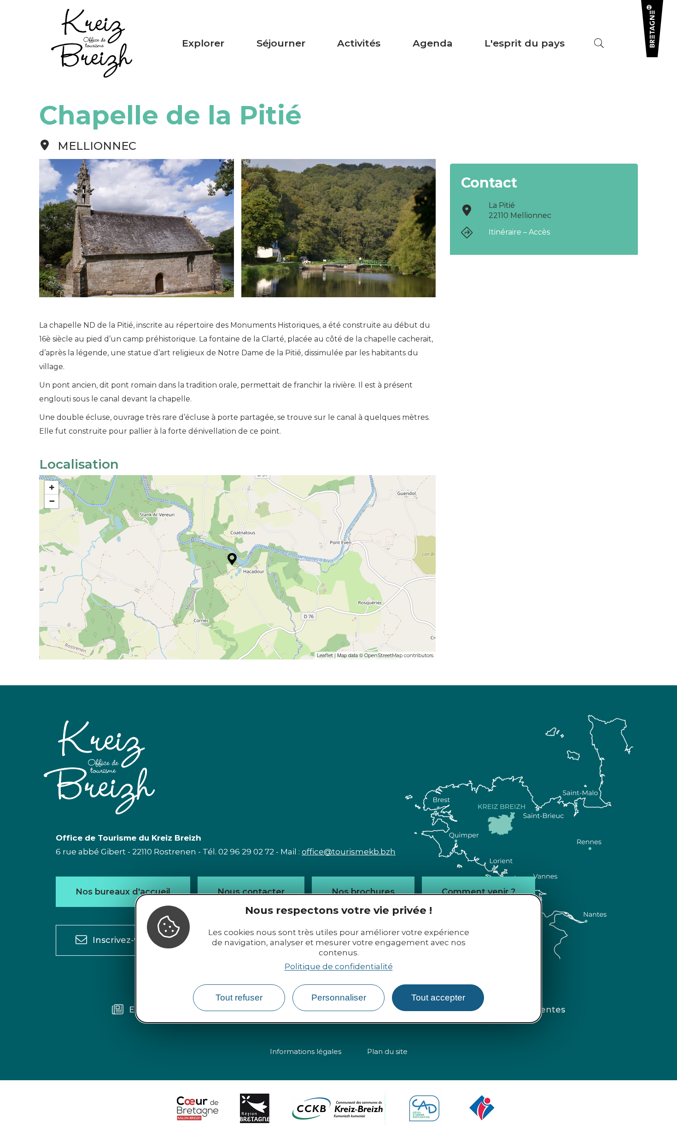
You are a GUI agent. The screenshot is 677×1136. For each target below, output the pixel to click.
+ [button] (52, 487)
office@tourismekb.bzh (349, 851)
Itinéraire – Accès (519, 232)
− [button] (52, 501)
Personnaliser (338, 998)
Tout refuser (239, 998)
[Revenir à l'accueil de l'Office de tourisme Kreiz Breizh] (91, 43)
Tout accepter (438, 998)
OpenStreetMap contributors (398, 655)
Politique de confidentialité (339, 966)
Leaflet (325, 655)
